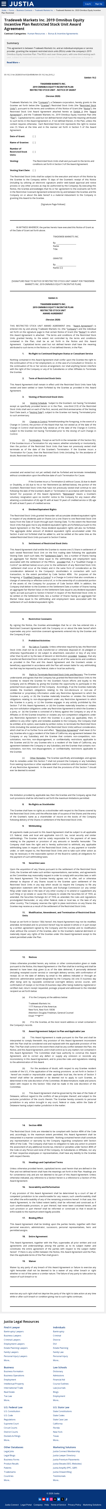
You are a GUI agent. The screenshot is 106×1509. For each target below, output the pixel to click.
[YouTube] (43, 1499)
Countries (8, 1476)
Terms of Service (58, 1505)
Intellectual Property (14, 1383)
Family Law (58, 1352)
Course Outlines (61, 1383)
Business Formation (13, 1371)
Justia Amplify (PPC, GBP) (65, 1467)
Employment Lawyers (14, 1343)
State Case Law (60, 1419)
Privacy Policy (74, 1505)
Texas (56, 1436)
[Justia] (21, 4)
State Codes (59, 1415)
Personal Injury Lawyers (15, 1356)
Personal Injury (60, 1356)
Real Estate (9, 1392)
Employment (10, 1379)
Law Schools (60, 1367)
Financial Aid (59, 1379)
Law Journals (59, 1387)
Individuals (59, 1327)
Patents (7, 1467)
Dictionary (58, 1371)
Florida (56, 1427)
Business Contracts (24, 10)
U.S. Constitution (12, 1411)
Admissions (58, 1375)
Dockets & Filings (12, 1436)
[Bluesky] (58, 1499)
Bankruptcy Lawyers (14, 1331)
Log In (88, 4)
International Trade (13, 1387)
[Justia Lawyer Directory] (66, 1499)
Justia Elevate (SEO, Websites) (67, 1463)
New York (57, 1431)
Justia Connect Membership (66, 1451)
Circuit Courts (10, 1427)
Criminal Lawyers (12, 1339)
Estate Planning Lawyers (16, 1348)
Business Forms (11, 1459)
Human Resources (36, 33)
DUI (55, 1343)
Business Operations (14, 1375)
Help (46, 1505)
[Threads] (54, 1499)
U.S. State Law (61, 1407)
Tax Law (8, 1396)
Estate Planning (60, 1348)
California (57, 1423)
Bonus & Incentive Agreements (63, 33)
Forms (11, 10)
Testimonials (59, 1476)
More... (7, 1360)
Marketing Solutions (64, 1447)
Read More (12, 62)
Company (38, 1505)
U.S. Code (8, 1415)
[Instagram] (51, 1499)
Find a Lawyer (12, 1327)
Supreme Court (11, 1423)
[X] (62, 1499)
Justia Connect (12, 1505)
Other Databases (13, 1447)
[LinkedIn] (39, 1499)
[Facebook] (47, 1499)
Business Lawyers (12, 1335)
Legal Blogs (9, 1455)
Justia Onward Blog (62, 1472)
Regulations (10, 1419)
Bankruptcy (58, 1331)
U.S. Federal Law (13, 1407)
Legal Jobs (9, 1451)
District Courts (11, 1431)
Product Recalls (11, 1463)
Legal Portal (26, 1505)
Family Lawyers (11, 1352)
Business (9, 1367)
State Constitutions (62, 1411)
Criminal (57, 1335)
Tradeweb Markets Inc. (44, 10)
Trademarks (10, 1472)
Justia (4, 10)
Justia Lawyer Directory (64, 1455)
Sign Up (98, 4)
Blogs (56, 1392)
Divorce (56, 1339)
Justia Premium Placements (66, 1459)
